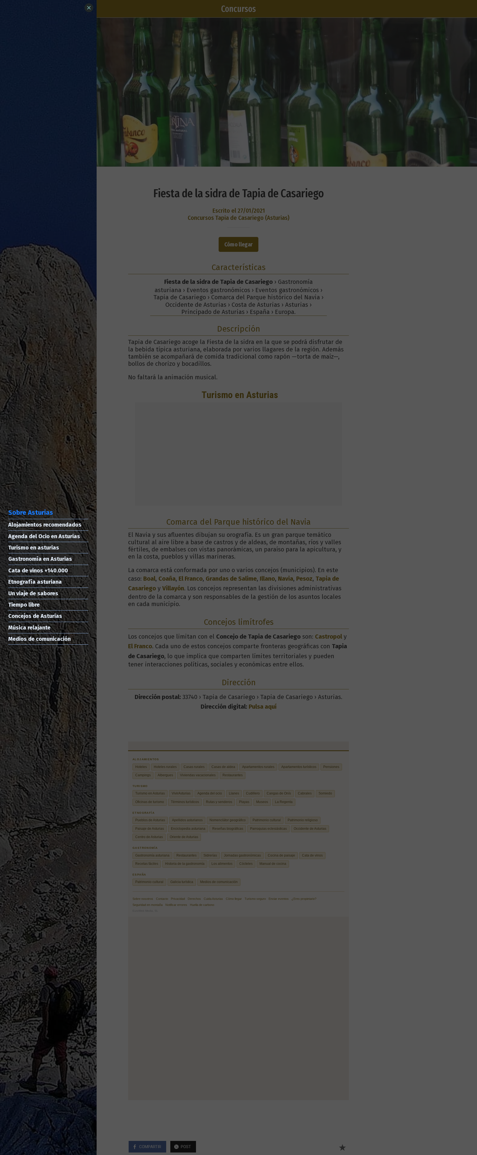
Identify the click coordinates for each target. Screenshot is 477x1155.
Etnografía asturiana (35, 581)
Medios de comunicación (39, 639)
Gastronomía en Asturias (40, 559)
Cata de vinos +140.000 (38, 570)
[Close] (88, 7)
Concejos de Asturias (35, 616)
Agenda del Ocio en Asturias (44, 536)
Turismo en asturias (33, 547)
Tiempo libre (24, 604)
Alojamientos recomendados (44, 524)
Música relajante (29, 627)
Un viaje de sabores (33, 593)
